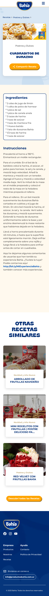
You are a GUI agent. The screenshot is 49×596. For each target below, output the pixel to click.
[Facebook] (5, 533)
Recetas (6, 17)
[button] (19, 577)
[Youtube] (15, 533)
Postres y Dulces (21, 17)
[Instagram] (10, 533)
